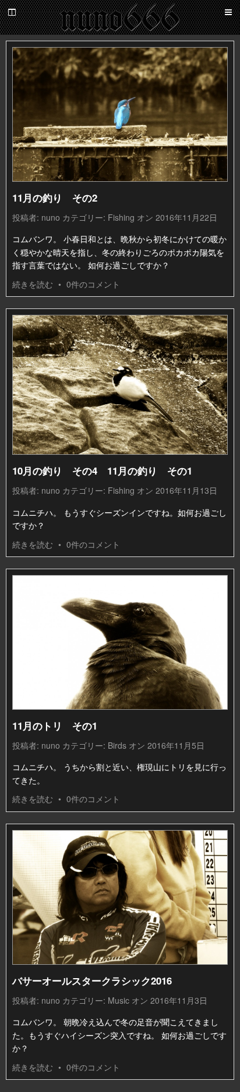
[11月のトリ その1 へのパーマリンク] (120, 642)
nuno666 (120, 17)
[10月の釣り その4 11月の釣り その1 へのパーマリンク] (120, 385)
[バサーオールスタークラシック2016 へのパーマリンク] (120, 897)
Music (118, 1000)
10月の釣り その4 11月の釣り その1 (102, 470)
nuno (50, 217)
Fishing (121, 217)
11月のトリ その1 (54, 725)
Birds (117, 745)
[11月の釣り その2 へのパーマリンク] (120, 114)
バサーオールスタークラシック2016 (92, 980)
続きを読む (32, 284)
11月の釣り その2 (54, 197)
